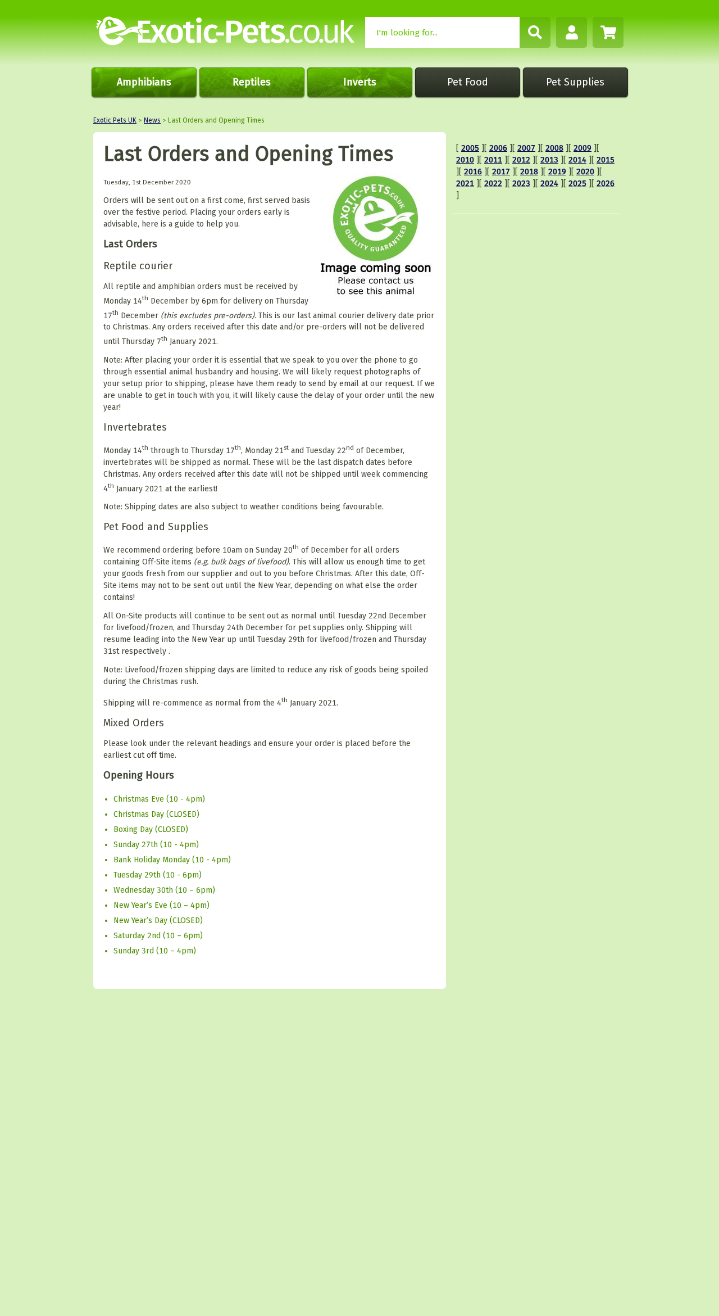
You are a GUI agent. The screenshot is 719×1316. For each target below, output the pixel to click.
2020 (585, 172)
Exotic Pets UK (114, 120)
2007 (526, 148)
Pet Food (467, 82)
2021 (465, 183)
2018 (529, 172)
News (152, 120)
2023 (521, 183)
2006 (498, 148)
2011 (493, 160)
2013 (549, 160)
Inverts (359, 82)
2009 (582, 148)
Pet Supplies (575, 82)
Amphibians (144, 82)
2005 (470, 148)
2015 (606, 160)
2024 (549, 183)
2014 (577, 160)
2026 (606, 183)
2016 (473, 172)
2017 (501, 172)
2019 (557, 172)
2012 (521, 160)
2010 (465, 160)
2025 (577, 183)
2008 (554, 148)
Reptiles (252, 82)
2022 (493, 183)
